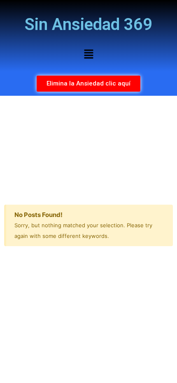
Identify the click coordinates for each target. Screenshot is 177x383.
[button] (88, 54)
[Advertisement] (88, 148)
